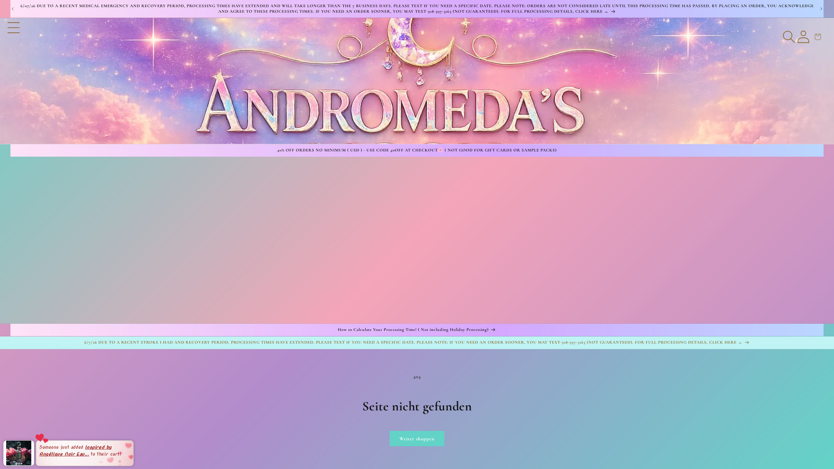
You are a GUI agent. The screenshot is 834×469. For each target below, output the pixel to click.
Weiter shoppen (417, 439)
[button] (14, 81)
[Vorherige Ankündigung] (13, 9)
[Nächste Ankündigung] (821, 9)
